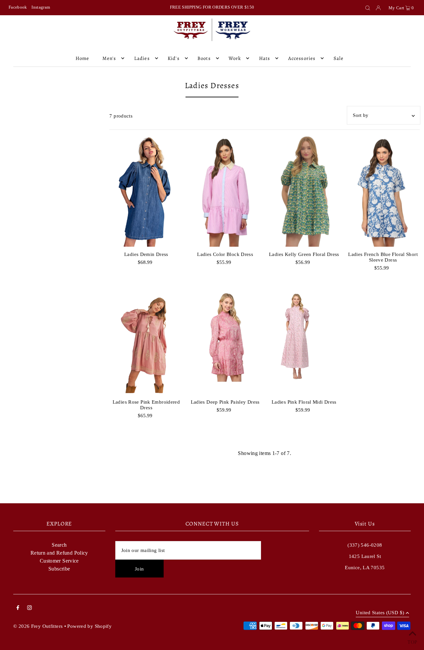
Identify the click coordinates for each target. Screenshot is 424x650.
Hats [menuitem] (264, 58)
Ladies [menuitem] (142, 58)
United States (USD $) (380, 612)
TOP (412, 641)
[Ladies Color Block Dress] (225, 191)
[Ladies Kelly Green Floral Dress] (304, 191)
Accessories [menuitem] (301, 58)
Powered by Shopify (89, 626)
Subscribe (59, 569)
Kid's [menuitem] (174, 58)
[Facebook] (18, 608)
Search (59, 545)
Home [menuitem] (82, 58)
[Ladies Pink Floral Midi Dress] (304, 339)
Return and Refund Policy (59, 553)
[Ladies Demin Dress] (146, 191)
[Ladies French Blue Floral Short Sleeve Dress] (383, 191)
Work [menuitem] (235, 58)
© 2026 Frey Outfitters (38, 626)
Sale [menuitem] (339, 58)
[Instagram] (29, 608)
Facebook (18, 7)
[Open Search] (367, 8)
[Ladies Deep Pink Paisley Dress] (225, 339)
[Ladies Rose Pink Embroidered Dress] (146, 339)
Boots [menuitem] (204, 58)
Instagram (40, 7)
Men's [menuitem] (109, 58)
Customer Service (59, 561)
